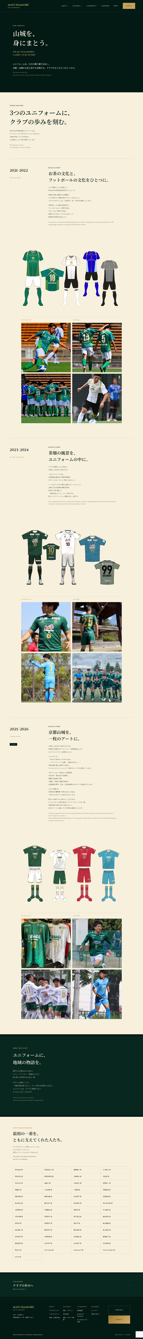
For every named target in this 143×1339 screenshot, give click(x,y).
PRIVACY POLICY (119, 1334)
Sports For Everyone (80, 1315)
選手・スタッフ (68, 1310)
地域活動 (80, 1310)
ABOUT (64, 6)
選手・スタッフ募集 (68, 1319)
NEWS (116, 6)
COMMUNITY (91, 6)
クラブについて (54, 1310)
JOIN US (129, 6)
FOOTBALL (77, 6)
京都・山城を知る (54, 1318)
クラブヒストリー (54, 1314)
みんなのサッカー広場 (82, 1321)
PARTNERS (105, 6)
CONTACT (119, 1310)
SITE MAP (127, 1334)
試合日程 (66, 1314)
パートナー (94, 1310)
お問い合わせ (95, 1314)
